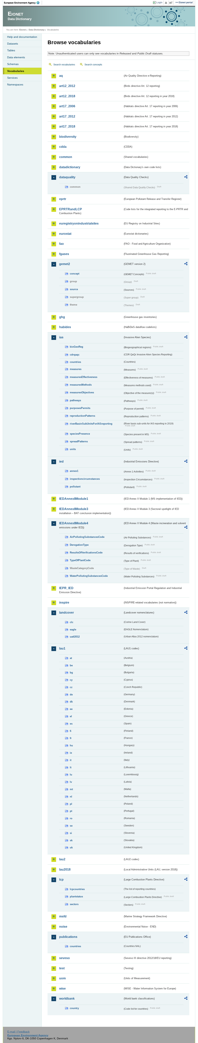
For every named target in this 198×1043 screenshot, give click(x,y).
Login (159, 2)
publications (68, 936)
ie (71, 752)
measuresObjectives (82, 392)
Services (12, 77)
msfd (63, 916)
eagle (73, 629)
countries (75, 362)
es (71, 723)
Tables (11, 50)
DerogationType (79, 544)
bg (71, 672)
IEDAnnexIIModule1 (73, 498)
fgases (64, 254)
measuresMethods (81, 384)
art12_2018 (67, 96)
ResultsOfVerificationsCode (86, 552)
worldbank (67, 998)
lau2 (62, 859)
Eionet (22, 30)
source (74, 289)
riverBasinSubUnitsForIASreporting (91, 423)
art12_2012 (67, 86)
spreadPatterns (79, 441)
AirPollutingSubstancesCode (87, 536)
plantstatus (76, 896)
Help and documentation (22, 36)
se (71, 825)
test (62, 968)
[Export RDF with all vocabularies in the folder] (185, 177)
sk (71, 840)
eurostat (65, 233)
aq (61, 75)
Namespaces (15, 84)
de (71, 694)
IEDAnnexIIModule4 (73, 523)
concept (74, 273)
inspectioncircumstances (85, 478)
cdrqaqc (74, 354)
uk (71, 847)
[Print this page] (166, 3)
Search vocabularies (64, 64)
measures (75, 369)
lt (70, 767)
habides (65, 327)
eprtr (62, 199)
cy (71, 679)
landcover (66, 612)
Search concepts (93, 64)
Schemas (13, 64)
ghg (62, 317)
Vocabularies (15, 71)
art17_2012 (67, 116)
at (71, 658)
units (73, 449)
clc (71, 622)
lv (71, 781)
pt (71, 811)
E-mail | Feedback (18, 1031)
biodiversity (67, 136)
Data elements (16, 57)
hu (71, 745)
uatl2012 (75, 636)
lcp (61, 879)
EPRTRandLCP (70, 209)
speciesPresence (80, 433)
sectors (74, 904)
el (71, 716)
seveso (64, 958)
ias (61, 337)
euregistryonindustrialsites (79, 223)
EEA (23, 3)
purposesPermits (80, 408)
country (74, 1008)
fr (71, 738)
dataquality (67, 177)
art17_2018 (67, 126)
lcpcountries (77, 889)
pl (71, 803)
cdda (63, 146)
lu (71, 774)
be (71, 665)
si (71, 833)
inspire (64, 602)
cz (71, 687)
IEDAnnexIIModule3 (73, 509)
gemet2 (64, 264)
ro (71, 818)
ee (71, 709)
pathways (75, 400)
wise (62, 988)
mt (71, 789)
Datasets (12, 43)
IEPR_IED (66, 588)
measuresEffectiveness (83, 377)
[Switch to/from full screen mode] (171, 3)
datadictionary (69, 167)
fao (61, 243)
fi (70, 731)
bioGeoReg (76, 346)
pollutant (75, 486)
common (65, 157)
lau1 (62, 648)
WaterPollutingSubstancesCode (89, 575)
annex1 (74, 471)
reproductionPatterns (82, 415)
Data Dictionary (36, 30)
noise (63, 926)
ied (61, 461)
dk (71, 701)
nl (71, 796)
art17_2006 (67, 106)
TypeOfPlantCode (80, 560)
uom (62, 978)
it (70, 760)
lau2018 (65, 869)
